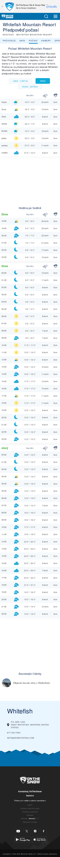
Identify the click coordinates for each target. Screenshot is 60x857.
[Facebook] (43, 831)
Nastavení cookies (30, 822)
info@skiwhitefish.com (20, 737)
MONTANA (8, 34)
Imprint (29, 805)
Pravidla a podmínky (30, 812)
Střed (42, 80)
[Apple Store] (39, 839)
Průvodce (9, 40)
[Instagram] (35, 831)
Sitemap (30, 815)
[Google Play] (23, 839)
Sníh (22, 40)
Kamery (46, 40)
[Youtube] (18, 831)
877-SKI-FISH (13, 732)
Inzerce (30, 795)
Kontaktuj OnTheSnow (30, 791)
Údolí (20, 80)
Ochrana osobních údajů (30, 808)
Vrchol (30, 86)
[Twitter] (26, 831)
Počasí (33, 40)
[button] (46, 16)
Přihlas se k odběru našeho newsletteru (30, 800)
